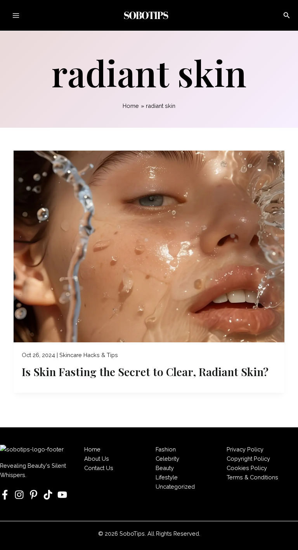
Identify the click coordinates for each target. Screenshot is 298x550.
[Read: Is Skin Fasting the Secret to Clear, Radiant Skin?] (149, 246)
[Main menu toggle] (16, 15)
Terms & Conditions (252, 477)
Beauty (165, 468)
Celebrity (167, 458)
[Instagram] (19, 495)
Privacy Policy (245, 449)
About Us (96, 458)
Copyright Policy (248, 458)
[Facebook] (5, 495)
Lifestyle (167, 477)
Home (92, 449)
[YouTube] (62, 495)
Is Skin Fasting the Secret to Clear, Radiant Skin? (145, 371)
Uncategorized (175, 486)
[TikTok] (48, 495)
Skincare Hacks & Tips (88, 355)
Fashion (166, 449)
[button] (286, 15)
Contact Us (98, 468)
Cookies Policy (247, 468)
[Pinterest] (33, 495)
